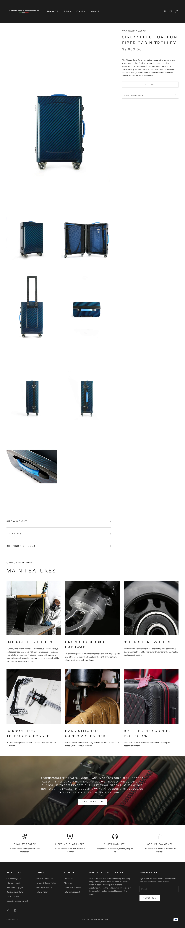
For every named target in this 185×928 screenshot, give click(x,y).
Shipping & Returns (44, 887)
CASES (81, 11)
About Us (68, 883)
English (11, 920)
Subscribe (149, 898)
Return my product (72, 892)
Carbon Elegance (14, 878)
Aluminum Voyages (15, 887)
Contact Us (68, 878)
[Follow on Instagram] (15, 910)
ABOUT (95, 11)
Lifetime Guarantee (72, 887)
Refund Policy (42, 892)
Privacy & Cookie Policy (46, 883)
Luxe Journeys (13, 896)
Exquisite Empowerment (17, 901)
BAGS (67, 11)
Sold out (150, 84)
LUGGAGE (52, 11)
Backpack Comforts (15, 892)
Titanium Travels (13, 883)
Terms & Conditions (44, 878)
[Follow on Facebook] (8, 910)
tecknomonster (134, 31)
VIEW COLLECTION (92, 801)
